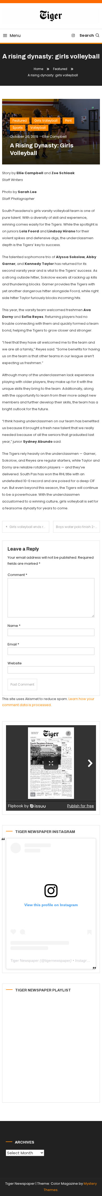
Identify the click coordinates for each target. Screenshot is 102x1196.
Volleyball (38, 127)
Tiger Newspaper (24, 960)
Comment (17, 574)
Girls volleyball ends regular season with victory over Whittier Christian (29, 527)
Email (13, 644)
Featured (20, 120)
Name (14, 625)
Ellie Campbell (54, 136)
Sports (18, 127)
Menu (15, 35)
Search (87, 35)
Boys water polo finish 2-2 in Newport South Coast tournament (78, 527)
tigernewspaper (57, 960)
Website (15, 663)
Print (68, 120)
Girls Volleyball (46, 120)
